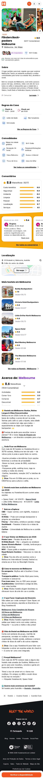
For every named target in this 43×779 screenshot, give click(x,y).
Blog (6, 738)
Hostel (5, 34)
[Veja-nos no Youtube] (24, 723)
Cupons (6, 764)
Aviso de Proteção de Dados (13, 759)
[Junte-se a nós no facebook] (9, 723)
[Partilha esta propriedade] (40, 31)
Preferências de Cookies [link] (21, 769)
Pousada (25, 738)
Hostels (12, 738)
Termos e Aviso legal (32, 759)
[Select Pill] (29, 4)
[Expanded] (4, 695)
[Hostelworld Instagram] (19, 723)
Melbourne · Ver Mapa (13, 47)
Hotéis (18, 738)
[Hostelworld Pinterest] (29, 723)
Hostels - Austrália (32, 688)
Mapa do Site (35, 764)
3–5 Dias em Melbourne (12, 617)
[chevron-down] (24, 385)
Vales (12, 764)
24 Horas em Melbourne (12, 612)
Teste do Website (22, 764)
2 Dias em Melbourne (11, 615)
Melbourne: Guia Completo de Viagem (18, 610)
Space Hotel (31, 499)
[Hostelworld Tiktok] (34, 723)
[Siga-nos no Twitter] (14, 723)
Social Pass (34, 738)
